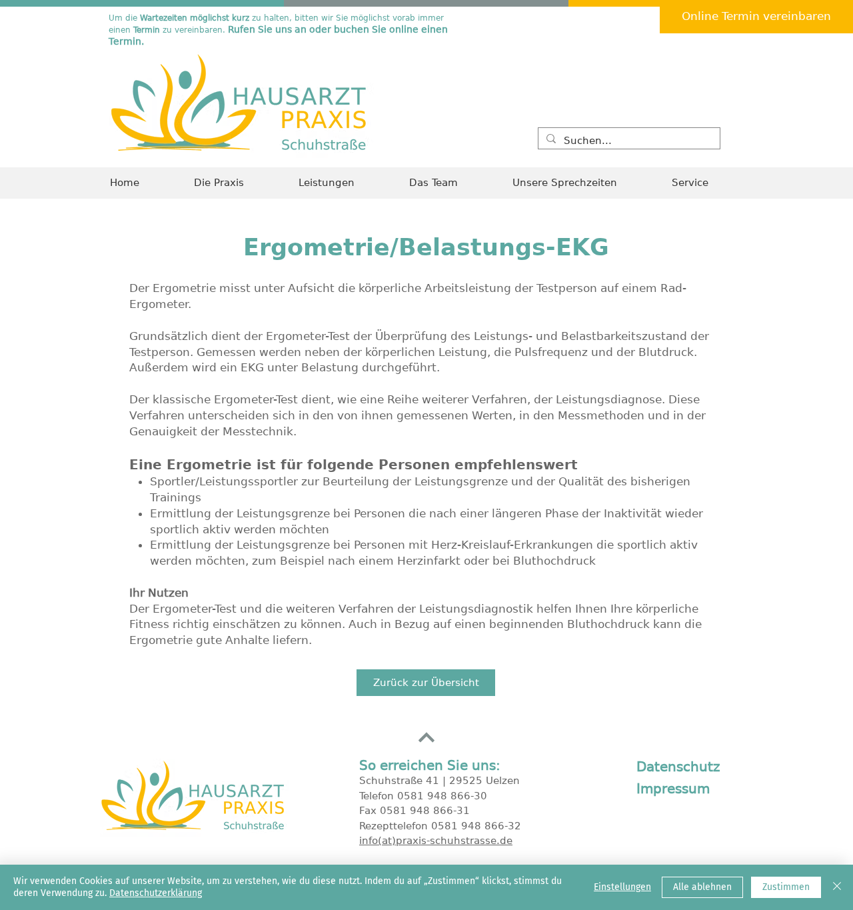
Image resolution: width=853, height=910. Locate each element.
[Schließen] (837, 887)
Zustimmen (786, 887)
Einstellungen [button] (622, 887)
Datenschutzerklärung (155, 893)
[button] (707, 183)
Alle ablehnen (702, 887)
